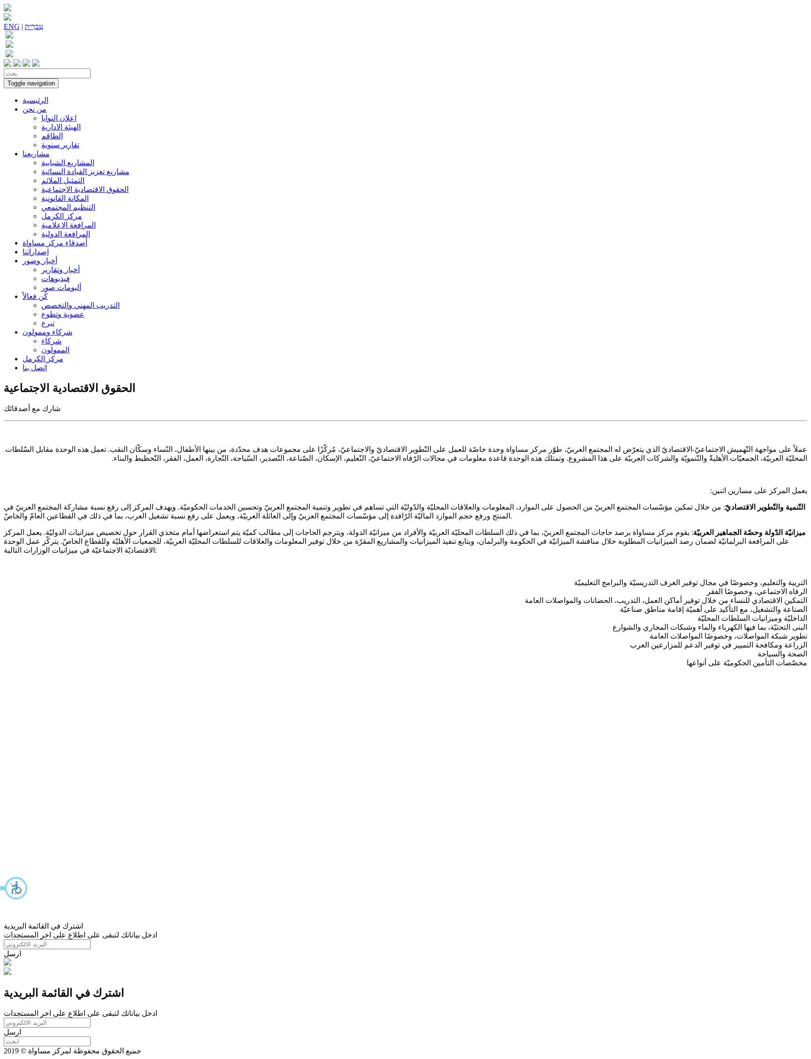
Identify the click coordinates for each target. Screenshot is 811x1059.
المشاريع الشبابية (67, 163)
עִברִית (34, 26)
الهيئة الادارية (61, 127)
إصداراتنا (36, 252)
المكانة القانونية (65, 198)
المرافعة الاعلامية (68, 225)
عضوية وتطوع (62, 314)
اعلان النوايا (59, 118)
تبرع (47, 323)
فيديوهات (55, 278)
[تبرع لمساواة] (7, 963)
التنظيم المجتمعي (68, 207)
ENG (12, 26)
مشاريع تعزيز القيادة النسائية (85, 171)
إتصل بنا (35, 368)
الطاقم (52, 136)
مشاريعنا (36, 154)
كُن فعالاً (35, 296)
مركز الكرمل (61, 216)
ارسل (12, 954)
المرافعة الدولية (65, 234)
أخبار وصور (40, 261)
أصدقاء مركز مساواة (55, 243)
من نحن (34, 109)
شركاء (51, 341)
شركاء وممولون (47, 332)
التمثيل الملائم (62, 180)
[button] (14, 888)
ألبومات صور (61, 287)
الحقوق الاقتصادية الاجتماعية (85, 189)
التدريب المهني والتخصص (80, 305)
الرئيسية (35, 100)
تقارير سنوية (60, 145)
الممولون (55, 350)
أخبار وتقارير (60, 270)
